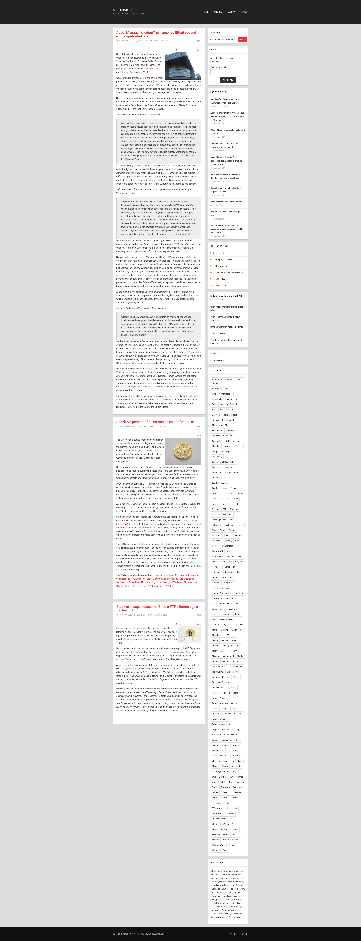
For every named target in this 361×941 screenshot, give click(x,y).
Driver (235, 499)
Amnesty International (222, 394)
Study (233, 771)
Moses (223, 651)
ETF (224, 509)
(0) (200, 41)
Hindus (215, 562)
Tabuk (222, 782)
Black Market (228, 420)
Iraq (234, 598)
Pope (214, 693)
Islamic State (226, 603)
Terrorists (237, 787)
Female (232, 530)
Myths (235, 661)
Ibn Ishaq (229, 572)
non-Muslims (218, 672)
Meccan (224, 640)
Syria (214, 782)
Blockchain (217, 425)
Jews (214, 609)
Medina (235, 640)
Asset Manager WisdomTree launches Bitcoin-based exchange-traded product (156, 34)
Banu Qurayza (226, 410)
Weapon (236, 840)
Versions (224, 829)
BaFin (214, 404)
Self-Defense (218, 750)
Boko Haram (217, 430)
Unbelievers (217, 813)
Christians (227, 446)
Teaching (239, 782)
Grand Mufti (217, 551)
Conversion (217, 467)
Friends (238, 535)
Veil (233, 824)
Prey (214, 698)
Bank (214, 410)
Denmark (239, 493)
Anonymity (217, 399)
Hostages (216, 567)
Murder (240, 656)
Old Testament (233, 672)
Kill (239, 609)
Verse (214, 829)
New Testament (219, 667)
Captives (216, 436)
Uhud (229, 808)
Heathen (231, 556)
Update (215, 824)
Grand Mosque (228, 546)
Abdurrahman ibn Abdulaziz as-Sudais (226, 381)
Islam (214, 603)
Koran (238, 614)
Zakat (225, 850)
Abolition (216, 388)
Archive (218, 12)
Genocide (216, 541)
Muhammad (228, 656)
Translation (217, 803)
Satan (214, 740)
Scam (238, 740)
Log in (245, 12)
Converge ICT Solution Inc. (223, 462)
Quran (215, 708)
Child (227, 441)
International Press (220, 588)
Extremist (216, 525)
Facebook (228, 525)
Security (235, 745)
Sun (231, 777)
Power (223, 693)
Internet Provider (219, 593)
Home (205, 12)
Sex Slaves (224, 756)
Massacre (231, 635)
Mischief (216, 645)
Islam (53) (222, 286)
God (237, 541)
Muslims (225, 661)
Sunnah (239, 777)
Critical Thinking (219, 478)
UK (236, 808)
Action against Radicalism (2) (231, 273)
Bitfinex (215, 420)
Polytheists (231, 687)
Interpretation (236, 593)
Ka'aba (232, 609)
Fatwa (222, 530)
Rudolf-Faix (143, 41)
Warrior (225, 840)
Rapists (215, 714)
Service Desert (233, 750)
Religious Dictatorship (221, 724)
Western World (218, 845)
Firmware (216, 535)
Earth (224, 504)
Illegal (214, 577)
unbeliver (230, 813)
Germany (228, 541)
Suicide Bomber (219, 777)
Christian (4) (223, 279)
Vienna (235, 829)
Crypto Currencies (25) (226, 260)
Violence (216, 834)
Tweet (198, 50)
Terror (215, 787)
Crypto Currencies (160, 41)
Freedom (228, 535)
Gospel (215, 546)
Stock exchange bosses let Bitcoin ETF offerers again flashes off (157, 608)
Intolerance (217, 598)
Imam (223, 577)
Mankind (224, 630)
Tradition (235, 798)
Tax (230, 782)
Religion (237, 714)
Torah (214, 798)
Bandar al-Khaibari (228, 404)
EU (213, 514)
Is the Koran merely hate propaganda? (227, 327)
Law (214, 619)
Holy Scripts (227, 562)
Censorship (217, 441)
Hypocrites (217, 572)
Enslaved (234, 504)
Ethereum (234, 509)
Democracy (227, 493)
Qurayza (225, 708)
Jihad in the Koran (218, 333)
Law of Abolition (226, 619)
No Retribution (236, 667)
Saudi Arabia (226, 740)
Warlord (215, 840)
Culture (234, 488)
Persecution (217, 687)
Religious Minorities (220, 729)
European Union (225, 514)
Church (239, 446)
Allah (225, 388)
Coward (228, 467)
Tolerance (237, 792)
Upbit (232, 819)
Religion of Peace (220, 719)
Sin (232, 761)
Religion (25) (221, 266)
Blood (227, 425)
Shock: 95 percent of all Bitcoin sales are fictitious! (155, 422)
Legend (226, 624)
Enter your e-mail (218, 67)
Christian (216, 446)
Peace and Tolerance (221, 682)
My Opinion (122, 10)
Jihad (222, 609)
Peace (236, 677)
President (233, 693)
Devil (214, 499)
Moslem (233, 651)
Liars (235, 624)
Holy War (239, 562)
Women (215, 850)
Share (178, 50)
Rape (234, 708)
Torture (224, 798)
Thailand (225, 792)
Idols (238, 572)
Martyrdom (237, 630)
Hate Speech (218, 556)
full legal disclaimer (218, 917)
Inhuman (216, 583)
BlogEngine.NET (158, 934)
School (215, 745)
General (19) (218, 253)
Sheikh (235, 756)
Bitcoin (234, 415)
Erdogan (216, 509)
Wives (231, 845)
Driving (215, 504)
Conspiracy (217, 457)
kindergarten (226, 614)
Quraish (234, 703)
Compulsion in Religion (222, 451)
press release (152, 68)
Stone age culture (220, 771)
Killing (214, 614)
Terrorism (225, 787)
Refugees (226, 714)
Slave (239, 761)
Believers (216, 415)
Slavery (215, 766)
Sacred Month (230, 735)
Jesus (238, 603)
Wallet (226, 834)
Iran (227, 598)
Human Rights (230, 567)
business (230, 430)
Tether (215, 792)
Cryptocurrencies (219, 488)
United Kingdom (219, 819)
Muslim (215, 661)
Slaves (225, 766)
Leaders (215, 624)
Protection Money (220, 703)
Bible (226, 415)
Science (225, 745)
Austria (228, 399)
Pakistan (226, 677)
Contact (232, 12)
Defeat (215, 493)
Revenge (237, 729)
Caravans (227, 436)
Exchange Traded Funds (222, 520)
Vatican (225, 824)
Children (237, 441)
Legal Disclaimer (217, 360)
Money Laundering (231, 645)
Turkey (228, 803)
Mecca (215, 640)
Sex (213, 756)
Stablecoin (236, 766)
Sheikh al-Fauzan (219, 761)
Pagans (215, 677)
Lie (241, 624)
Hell (239, 556)
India (231, 577)
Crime (228, 472)
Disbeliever (224, 499)
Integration (228, 583)
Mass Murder (218, 635)
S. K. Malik (216, 735)
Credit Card (217, 472)
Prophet (223, 698)
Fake (214, 530)
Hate (228, 551)
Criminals (238, 472)
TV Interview (217, 808)
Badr (237, 399)
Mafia (214, 630)
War (233, 834)
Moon (214, 651)
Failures (239, 525)
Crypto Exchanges (220, 483)
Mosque (215, 656)
